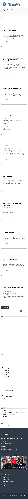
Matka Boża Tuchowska (7, 382)
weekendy (5, 129)
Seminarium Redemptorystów (9, 481)
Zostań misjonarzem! (7, 483)
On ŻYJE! (5, 146)
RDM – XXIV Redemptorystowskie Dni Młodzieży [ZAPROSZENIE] (14, 412)
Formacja (5, 380)
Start (3, 358)
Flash (10, 496)
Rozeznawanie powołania (8, 364)
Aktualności (6, 41)
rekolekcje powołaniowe (9, 128)
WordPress (24, 496)
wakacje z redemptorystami (19, 128)
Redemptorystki (6, 479)
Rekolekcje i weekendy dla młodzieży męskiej (11, 385)
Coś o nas (5, 398)
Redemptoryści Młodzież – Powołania (16, 495)
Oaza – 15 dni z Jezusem (9, 30)
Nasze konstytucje (6, 376)
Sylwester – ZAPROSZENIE (10, 259)
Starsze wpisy (5, 307)
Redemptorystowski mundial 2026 (12, 88)
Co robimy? (5, 374)
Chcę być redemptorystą (7, 363)
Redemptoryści (6, 477)
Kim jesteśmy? (6, 368)
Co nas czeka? (7, 116)
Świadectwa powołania (7, 396)
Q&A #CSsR (4, 401)
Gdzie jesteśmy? (6, 372)
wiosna (8, 129)
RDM (3, 128)
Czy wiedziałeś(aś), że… (9, 232)
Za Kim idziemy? (6, 370)
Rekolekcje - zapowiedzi (13, 72)
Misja (3, 367)
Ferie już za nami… (8, 176)
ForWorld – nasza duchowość (9, 485)
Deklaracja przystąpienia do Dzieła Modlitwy (13, 392)
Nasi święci (5, 378)
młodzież (22, 126)
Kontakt (3, 403)
